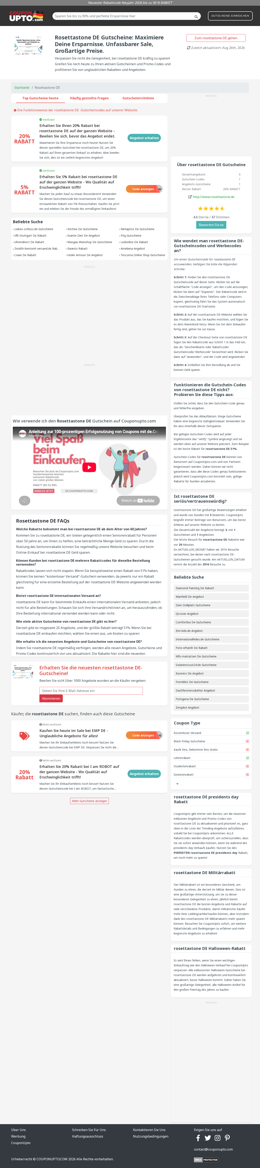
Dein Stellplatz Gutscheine (193, 605)
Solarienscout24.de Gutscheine (196, 665)
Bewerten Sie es (211, 225)
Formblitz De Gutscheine (192, 682)
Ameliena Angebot (133, 248)
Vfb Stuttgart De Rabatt (30, 235)
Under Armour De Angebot (85, 255)
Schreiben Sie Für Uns (89, 1130)
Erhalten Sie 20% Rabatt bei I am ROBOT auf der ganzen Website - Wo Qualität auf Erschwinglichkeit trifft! (79, 771)
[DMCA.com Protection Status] (206, 1159)
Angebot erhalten (144, 138)
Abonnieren (51, 698)
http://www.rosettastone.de (213, 197)
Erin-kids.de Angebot (189, 631)
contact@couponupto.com (213, 1149)
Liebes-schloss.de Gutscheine (33, 229)
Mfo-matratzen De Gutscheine (196, 656)
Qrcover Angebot (187, 614)
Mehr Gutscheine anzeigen (89, 801)
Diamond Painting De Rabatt (195, 588)
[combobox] (126, 16)
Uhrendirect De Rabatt (29, 242)
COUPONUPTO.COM (52, 1159)
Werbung (18, 1136)
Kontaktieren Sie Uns (149, 1130)
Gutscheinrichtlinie (138, 98)
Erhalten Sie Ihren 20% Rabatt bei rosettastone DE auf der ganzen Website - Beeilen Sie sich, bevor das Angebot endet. (77, 131)
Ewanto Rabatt (77, 248)
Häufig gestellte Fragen (89, 98)
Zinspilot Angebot (187, 707)
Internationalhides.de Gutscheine (197, 639)
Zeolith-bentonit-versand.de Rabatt (37, 248)
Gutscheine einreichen (230, 15)
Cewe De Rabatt (25, 255)
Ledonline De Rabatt (134, 242)
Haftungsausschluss (87, 1136)
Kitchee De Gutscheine (82, 229)
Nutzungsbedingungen (150, 1136)
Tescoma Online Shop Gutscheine (143, 255)
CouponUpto (20, 1143)
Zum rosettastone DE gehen (216, 38)
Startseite (21, 87)
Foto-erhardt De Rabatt (192, 648)
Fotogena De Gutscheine (192, 699)
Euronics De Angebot (190, 673)
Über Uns (18, 1130)
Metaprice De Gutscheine (137, 229)
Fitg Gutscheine (131, 235)
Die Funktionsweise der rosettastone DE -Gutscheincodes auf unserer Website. (77, 110)
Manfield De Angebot (190, 597)
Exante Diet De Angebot (83, 235)
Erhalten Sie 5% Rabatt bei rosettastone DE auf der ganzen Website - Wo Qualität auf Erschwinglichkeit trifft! (78, 182)
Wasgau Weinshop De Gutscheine (89, 242)
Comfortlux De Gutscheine (193, 622)
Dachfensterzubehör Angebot (195, 690)
